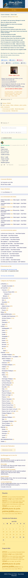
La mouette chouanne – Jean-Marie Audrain (11, 251)
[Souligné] (6, 132)
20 (13, 534)
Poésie (3, 340)
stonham (12, 513)
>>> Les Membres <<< (6, 192)
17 (3, 534)
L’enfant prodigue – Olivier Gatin (12, 94)
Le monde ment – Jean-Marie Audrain (10, 237)
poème (5, 511)
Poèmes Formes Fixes (7, 405)
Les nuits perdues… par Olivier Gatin (13, 91)
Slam (3, 419)
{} (18, 132)
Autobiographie (5, 328)
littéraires (5, 296)
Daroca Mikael (10, 556)
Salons (3, 437)
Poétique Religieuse (6, 413)
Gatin (3, 105)
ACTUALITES (4, 288)
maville (23, 504)
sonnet (9, 513)
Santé (4, 350)
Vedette (2, 441)
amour (4, 497)
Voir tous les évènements (7, 276)
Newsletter (4, 302)
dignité (14, 501)
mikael (4, 506)
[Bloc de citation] (13, 132)
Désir (17, 501)
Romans (4, 346)
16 (23, 531)
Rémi (20, 511)
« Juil (3, 543)
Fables (3, 372)
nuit (15, 506)
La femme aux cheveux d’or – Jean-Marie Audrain (13, 233)
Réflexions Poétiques (7, 417)
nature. (12, 506)
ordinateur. (16, 105)
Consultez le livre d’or (6, 487)
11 (6, 531)
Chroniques (4, 431)
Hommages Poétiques (7, 378)
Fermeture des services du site (9, 269)
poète (2, 107)
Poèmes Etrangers (6, 403)
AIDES (2, 304)
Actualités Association (7, 286)
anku (8, 496)
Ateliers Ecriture (6, 306)
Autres (3, 330)
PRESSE (3, 427)
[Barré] (7, 132)
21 (16, 534)
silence (3, 513)
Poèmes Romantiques (7, 407)
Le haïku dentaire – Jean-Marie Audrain (10, 239)
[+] (20, 132)
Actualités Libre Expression (8, 316)
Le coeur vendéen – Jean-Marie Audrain (10, 259)
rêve (22, 511)
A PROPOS (4, 284)
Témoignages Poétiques (8, 421)
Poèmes (4, 103)
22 (20, 534)
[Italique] (4, 132)
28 (16, 537)
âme (21, 513)
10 (3, 531)
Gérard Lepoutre (9, 502)
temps (16, 513)
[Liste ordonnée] (9, 132)
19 (10, 534)
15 (20, 531)
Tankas (4, 376)
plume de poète (14, 509)
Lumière (20, 504)
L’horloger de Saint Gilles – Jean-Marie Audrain (12, 243)
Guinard (4, 502)
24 (3, 537)
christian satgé (7, 499)
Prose (3, 415)
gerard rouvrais (5, 145)
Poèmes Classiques (7, 399)
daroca (4, 501)
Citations (4, 366)
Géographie (5, 336)
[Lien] (16, 132)
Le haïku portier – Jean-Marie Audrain (10, 245)
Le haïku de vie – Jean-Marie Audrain (10, 253)
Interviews (4, 433)
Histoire (4, 338)
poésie (24, 105)
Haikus (3, 374)
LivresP (4, 435)
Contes (3, 368)
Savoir (3, 324)
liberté (3, 504)
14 (16, 531)
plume (21, 105)
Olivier (11, 105)
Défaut (2, 312)
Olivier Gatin (12, 75)
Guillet (23, 501)
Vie (2, 348)
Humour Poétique (6, 380)
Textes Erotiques (6, 423)
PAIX (20, 506)
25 (6, 537)
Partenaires (4, 322)
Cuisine (4, 332)
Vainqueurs (7, 294)
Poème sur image (6, 395)
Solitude (6, 513)
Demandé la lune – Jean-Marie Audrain (10, 255)
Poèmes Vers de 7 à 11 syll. (8, 411)
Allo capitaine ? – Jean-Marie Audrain (10, 241)
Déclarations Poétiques (7, 370)
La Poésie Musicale (6, 382)
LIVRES (3, 326)
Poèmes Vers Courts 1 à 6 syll (9, 409)
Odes (3, 389)
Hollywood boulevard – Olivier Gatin (13, 93)
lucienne (7, 504)
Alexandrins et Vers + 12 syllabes (10, 356)
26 (10, 537)
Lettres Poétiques (6, 385)
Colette (17, 499)
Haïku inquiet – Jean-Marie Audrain (9, 235)
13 (13, 531)
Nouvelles (4, 387)
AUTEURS (3, 308)
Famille (3, 334)
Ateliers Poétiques (6, 358)
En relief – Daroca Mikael (7, 257)
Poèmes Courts (6, 401)
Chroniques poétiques (7, 364)
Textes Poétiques (6, 425)
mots (10, 506)
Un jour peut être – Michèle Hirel (10, 110)
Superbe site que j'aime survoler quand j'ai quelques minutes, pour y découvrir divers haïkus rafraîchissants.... (13, 472)
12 (10, 531)
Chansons (4, 362)
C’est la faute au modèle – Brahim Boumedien (13, 109)
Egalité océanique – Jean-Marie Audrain (10, 249)
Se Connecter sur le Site (7, 182)
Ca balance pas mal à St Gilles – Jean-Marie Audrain (13, 247)
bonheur (14, 496)
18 (6, 534)
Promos (4, 310)
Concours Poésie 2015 (8, 292)
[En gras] (2, 132)
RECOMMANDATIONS (6, 439)
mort (8, 506)
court (20, 499)
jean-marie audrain (18, 502)
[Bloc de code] (15, 132)
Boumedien (19, 496)
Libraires (4, 320)
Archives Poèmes (6, 318)
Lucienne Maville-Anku (14, 504)
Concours (4, 290)
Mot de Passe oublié (6, 184)
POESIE (9, 103)
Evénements (5, 298)
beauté (11, 496)
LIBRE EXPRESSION (6, 314)
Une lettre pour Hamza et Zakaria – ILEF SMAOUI (13, 261)
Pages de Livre (5, 391)
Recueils (4, 344)
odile (17, 506)
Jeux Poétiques (7, 360)
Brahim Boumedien (5, 199)
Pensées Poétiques (6, 393)
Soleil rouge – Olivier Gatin (11, 95)
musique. (8, 105)
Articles (4, 429)
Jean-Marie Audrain (5, 203)
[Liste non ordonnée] (11, 132)
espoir (20, 501)
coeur (13, 499)
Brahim (23, 496)
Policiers (4, 342)
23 (23, 534)
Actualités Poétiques (7, 354)
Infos (3, 300)
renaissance (7, 107)
